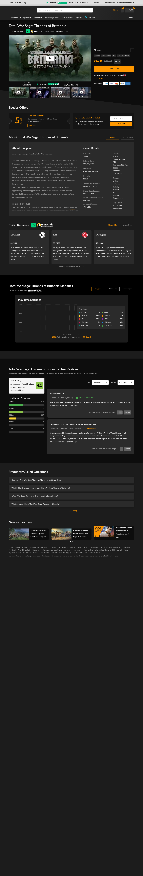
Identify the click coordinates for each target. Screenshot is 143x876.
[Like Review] (121, 449)
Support (131, 18)
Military (116, 187)
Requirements (127, 137)
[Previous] (5, 532)
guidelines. (93, 373)
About (112, 137)
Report (127, 412)
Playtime (98, 289)
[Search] (90, 10)
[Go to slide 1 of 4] (70, 542)
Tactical (116, 195)
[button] (17, 3)
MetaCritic (112, 225)
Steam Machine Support (92, 197)
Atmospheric (118, 198)
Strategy (97, 55)
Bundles (37, 18)
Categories (24, 18)
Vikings (116, 181)
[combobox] (74, 10)
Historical (116, 184)
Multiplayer (117, 206)
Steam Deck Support (91, 191)
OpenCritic (127, 225)
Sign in (115, 10)
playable (87, 207)
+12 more (93, 186)
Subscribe (121, 123)
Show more (72, 210)
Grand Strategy (106, 55)
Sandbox (116, 171)
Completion (127, 289)
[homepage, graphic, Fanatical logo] (21, 10)
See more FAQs (71, 511)
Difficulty (113, 289)
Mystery (79, 18)
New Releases (67, 18)
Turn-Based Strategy (123, 55)
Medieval (116, 189)
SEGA (85, 179)
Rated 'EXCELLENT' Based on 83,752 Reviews (84, 2)
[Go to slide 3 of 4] (73, 542)
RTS (114, 55)
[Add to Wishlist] (132, 50)
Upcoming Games (51, 18)
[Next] (137, 532)
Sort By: (113, 382)
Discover (12, 18)
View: (88, 382)
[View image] (19, 92)
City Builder (117, 173)
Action (115, 168)
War (114, 192)
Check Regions (99, 78)
